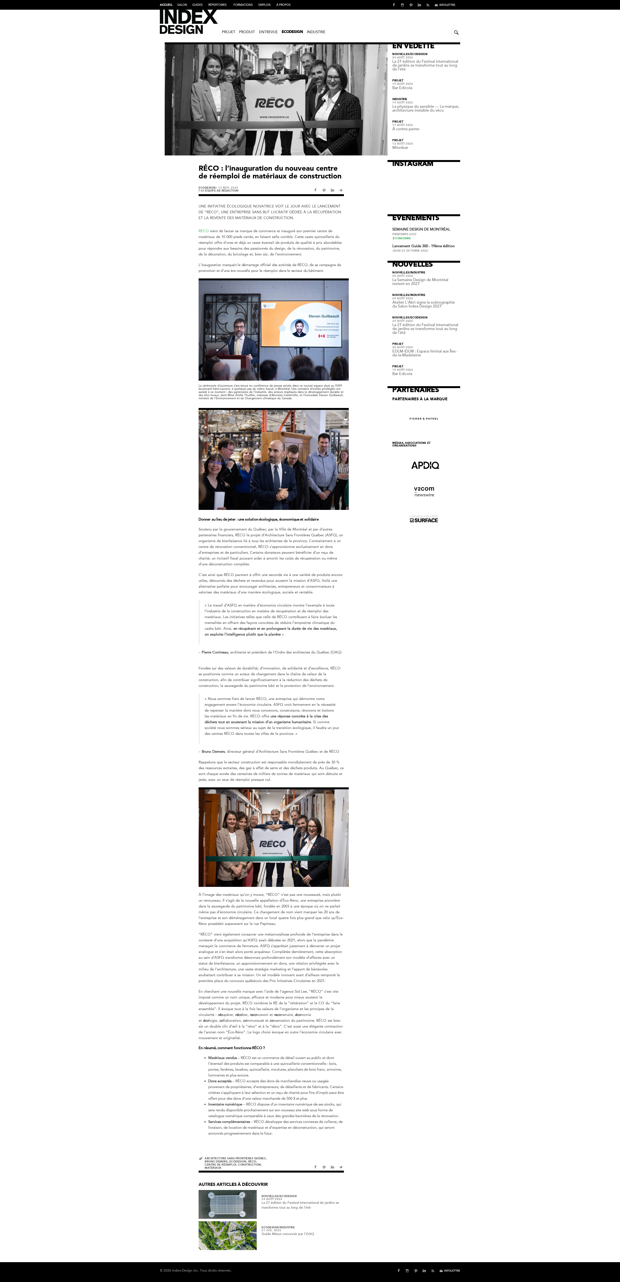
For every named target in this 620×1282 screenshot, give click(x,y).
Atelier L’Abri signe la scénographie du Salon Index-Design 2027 (423, 304)
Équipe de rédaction (221, 190)
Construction (249, 1164)
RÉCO (204, 231)
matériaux (213, 1167)
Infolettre (447, 5)
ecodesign (238, 1161)
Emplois (264, 5)
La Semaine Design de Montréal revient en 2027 (420, 282)
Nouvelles (270, 1196)
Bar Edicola (402, 88)
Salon (182, 5)
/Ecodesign (288, 1196)
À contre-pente (405, 129)
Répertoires (217, 5)
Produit (247, 32)
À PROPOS (283, 5)
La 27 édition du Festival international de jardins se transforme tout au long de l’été (425, 65)
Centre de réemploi (220, 1164)
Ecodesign (292, 32)
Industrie (316, 32)
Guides (197, 5)
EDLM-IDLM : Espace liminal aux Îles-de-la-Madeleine (424, 353)
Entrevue (268, 32)
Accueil (166, 5)
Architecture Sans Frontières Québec (235, 1158)
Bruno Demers (216, 1161)
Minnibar (400, 148)
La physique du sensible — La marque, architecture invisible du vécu (425, 108)
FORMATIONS (243, 5)
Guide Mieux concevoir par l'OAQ (288, 1234)
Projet (228, 32)
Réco (252, 1161)
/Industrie (287, 1227)
